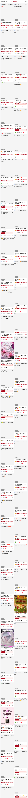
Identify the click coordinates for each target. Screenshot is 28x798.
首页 (26, 1)
